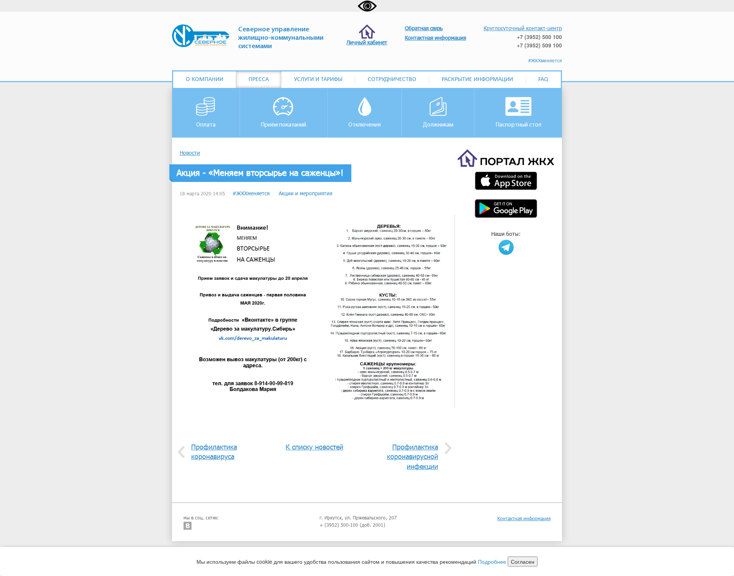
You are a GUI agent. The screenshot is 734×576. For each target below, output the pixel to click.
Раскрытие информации (477, 79)
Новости (190, 152)
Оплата (206, 125)
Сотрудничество (392, 79)
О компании (204, 79)
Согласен (522, 561)
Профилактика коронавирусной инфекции (412, 457)
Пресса (258, 79)
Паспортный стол (518, 125)
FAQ (543, 79)
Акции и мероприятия (305, 193)
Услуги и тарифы (318, 79)
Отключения (364, 125)
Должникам (438, 125)
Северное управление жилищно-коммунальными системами (280, 38)
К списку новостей (314, 447)
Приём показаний (283, 125)
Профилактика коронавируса (214, 452)
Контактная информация (523, 518)
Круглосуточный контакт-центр (523, 28)
